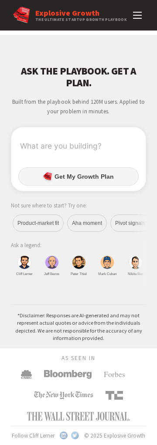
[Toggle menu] (137, 15)
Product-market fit (38, 223)
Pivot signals (130, 223)
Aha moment (87, 223)
